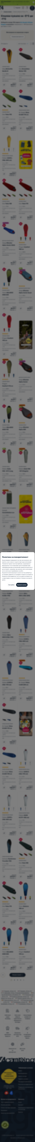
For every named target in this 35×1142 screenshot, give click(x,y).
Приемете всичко (22, 584)
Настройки (11, 584)
